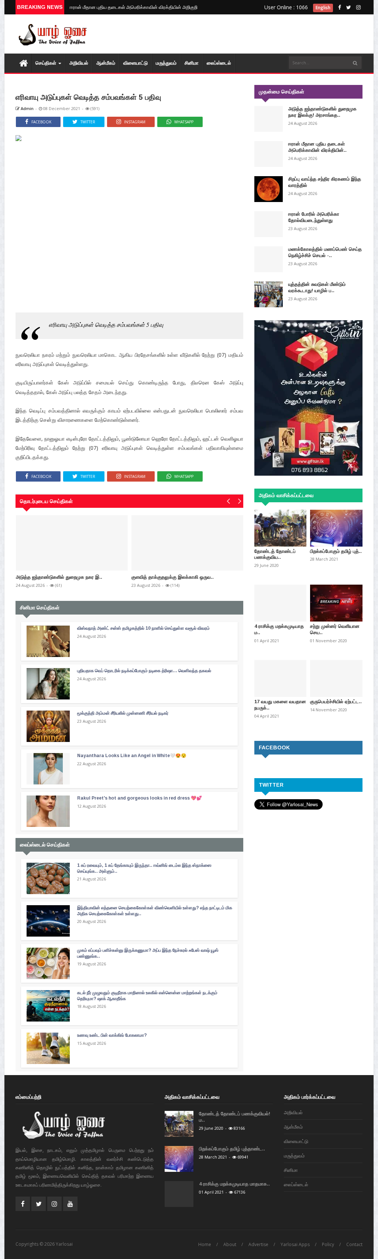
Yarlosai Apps (295, 1244)
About (229, 1244)
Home (204, 1244)
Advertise (258, 1244)
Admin (27, 108)
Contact (354, 1244)
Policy (328, 1244)
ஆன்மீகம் (105, 63)
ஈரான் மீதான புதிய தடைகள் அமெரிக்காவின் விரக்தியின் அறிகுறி (133, 7)
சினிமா (192, 63)
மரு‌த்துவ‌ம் (166, 63)
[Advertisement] (296, 29)
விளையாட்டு (135, 63)
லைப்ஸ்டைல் (219, 63)
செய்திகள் (46, 63)
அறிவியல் (78, 63)
